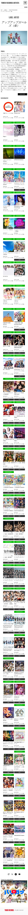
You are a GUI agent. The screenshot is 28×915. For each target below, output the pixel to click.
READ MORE (22, 94)
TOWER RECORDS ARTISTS (10, 3)
